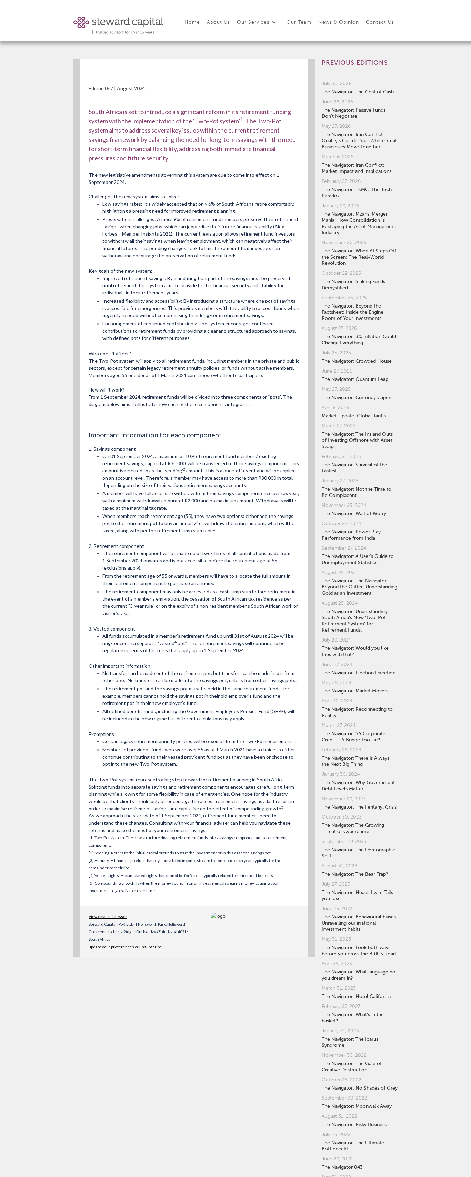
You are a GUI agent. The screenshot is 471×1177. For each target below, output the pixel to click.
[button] (258, 23)
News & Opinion (338, 22)
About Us (218, 22)
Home (192, 22)
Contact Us (380, 22)
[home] (118, 25)
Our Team (299, 22)
